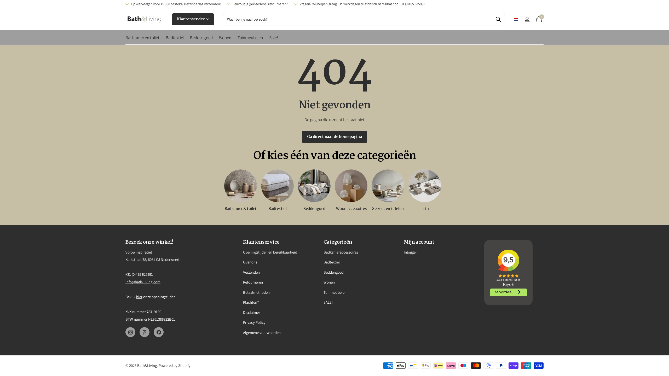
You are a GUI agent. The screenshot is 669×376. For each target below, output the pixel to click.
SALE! (328, 302)
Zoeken (498, 19)
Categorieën (338, 242)
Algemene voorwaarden (262, 332)
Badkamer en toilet (142, 37)
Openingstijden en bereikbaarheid (270, 252)
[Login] (526, 19)
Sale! (273, 37)
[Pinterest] (144, 332)
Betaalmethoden (256, 292)
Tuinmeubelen (250, 37)
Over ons (250, 262)
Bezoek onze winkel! (149, 242)
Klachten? (251, 302)
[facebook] (159, 332)
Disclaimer (251, 312)
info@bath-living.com (142, 281)
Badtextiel (175, 37)
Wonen (225, 37)
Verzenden (251, 272)
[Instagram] (130, 332)
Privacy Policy (254, 322)
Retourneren (253, 282)
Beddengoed (201, 37)
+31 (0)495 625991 (139, 274)
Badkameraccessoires (341, 252)
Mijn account (419, 242)
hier (139, 296)
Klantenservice (191, 19)
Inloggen (411, 252)
